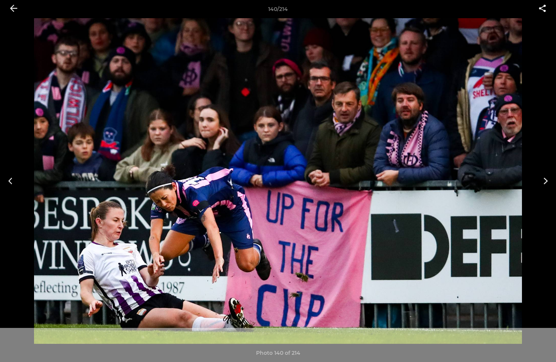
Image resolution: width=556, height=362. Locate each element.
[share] (542, 9)
